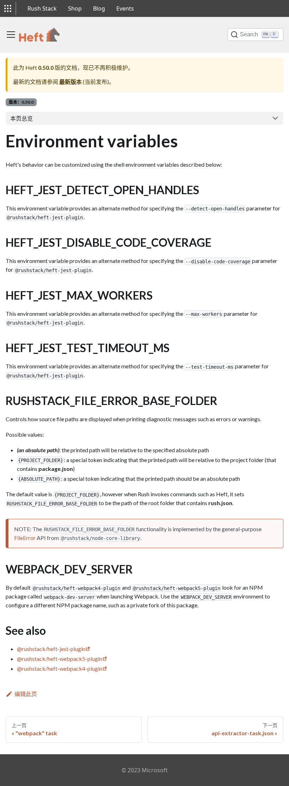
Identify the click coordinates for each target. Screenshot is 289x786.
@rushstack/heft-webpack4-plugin (59, 668)
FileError (25, 537)
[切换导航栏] (11, 34)
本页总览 (21, 118)
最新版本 (70, 81)
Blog (99, 8)
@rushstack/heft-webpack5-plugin (59, 658)
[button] (7, 8)
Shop (75, 8)
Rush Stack (42, 8)
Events (125, 8)
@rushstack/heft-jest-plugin (51, 648)
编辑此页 (25, 693)
